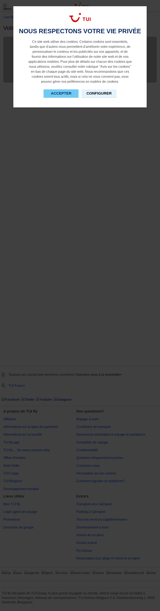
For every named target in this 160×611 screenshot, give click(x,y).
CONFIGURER (99, 93)
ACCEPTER (61, 93)
